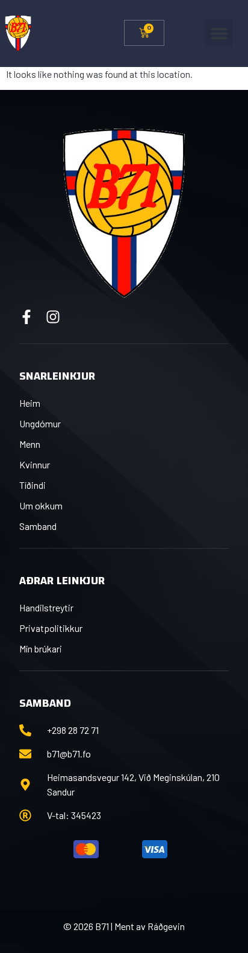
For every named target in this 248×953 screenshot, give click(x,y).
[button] (218, 32)
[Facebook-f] (26, 317)
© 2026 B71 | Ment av (105, 926)
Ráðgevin (166, 926)
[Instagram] (53, 317)
